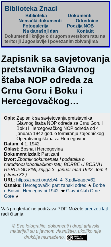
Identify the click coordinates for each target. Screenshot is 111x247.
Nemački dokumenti (39, 20)
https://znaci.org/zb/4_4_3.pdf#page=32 (56, 179)
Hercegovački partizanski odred (55, 185)
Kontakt (85, 31)
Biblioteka (36, 15)
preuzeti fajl (96, 208)
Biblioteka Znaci (31, 8)
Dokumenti (79, 15)
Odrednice (87, 20)
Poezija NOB (80, 25)
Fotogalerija (35, 25)
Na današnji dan (40, 31)
